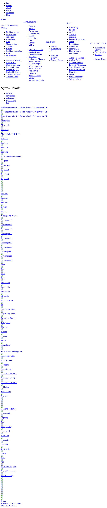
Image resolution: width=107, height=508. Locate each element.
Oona (71, 74)
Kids (8, 41)
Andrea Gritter (75, 60)
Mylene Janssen (35, 66)
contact (9, 5)
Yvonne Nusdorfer (36, 80)
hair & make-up (29, 22)
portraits (32, 29)
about (8, 8)
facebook (10, 13)
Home (3, 19)
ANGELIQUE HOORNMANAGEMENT (11, 504)
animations (73, 46)
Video (31, 45)
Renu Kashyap (12, 69)
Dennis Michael (35, 54)
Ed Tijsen (33, 57)
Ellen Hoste (11, 62)
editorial (72, 34)
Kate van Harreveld (77, 69)
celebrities (10, 37)
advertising (10, 39)
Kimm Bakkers (35, 61)
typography (74, 49)
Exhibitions (74, 44)
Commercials (11, 44)
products (72, 32)
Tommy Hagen (57, 60)
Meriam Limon (12, 67)
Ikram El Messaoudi (77, 65)
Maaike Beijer (34, 64)
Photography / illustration (75, 52)
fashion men (11, 34)
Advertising (33, 31)
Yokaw (32, 78)
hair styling (50, 42)
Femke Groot (100, 59)
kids (30, 40)
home (8, 3)
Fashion (32, 26)
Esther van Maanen (37, 59)
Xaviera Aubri (12, 77)
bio (7, 103)
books (71, 41)
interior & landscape (77, 39)
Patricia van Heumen (33, 72)
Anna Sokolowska (14, 60)
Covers (9, 49)
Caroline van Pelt (76, 62)
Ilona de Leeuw (54, 56)
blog (8, 15)
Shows (9, 46)
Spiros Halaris (75, 79)
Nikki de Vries (35, 68)
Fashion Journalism (14, 51)
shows (31, 36)
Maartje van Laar (13, 65)
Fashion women (12, 32)
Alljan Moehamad (76, 58)
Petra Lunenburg (76, 77)
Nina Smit (73, 72)
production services (98, 43)
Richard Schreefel (13, 72)
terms (8, 10)
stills (8, 53)
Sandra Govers (35, 75)
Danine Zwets (34, 52)
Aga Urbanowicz (36, 49)
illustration (68, 23)
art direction (11, 56)
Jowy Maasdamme (77, 67)
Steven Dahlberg (13, 74)
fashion (72, 30)
